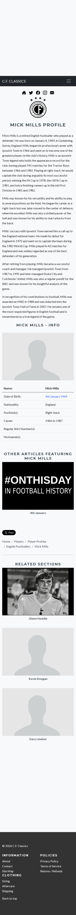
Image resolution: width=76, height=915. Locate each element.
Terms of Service (50, 866)
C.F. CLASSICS (14, 81)
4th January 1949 (56, 396)
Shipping (7, 891)
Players (19, 541)
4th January (38, 513)
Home (6, 541)
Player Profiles (37, 541)
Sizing (6, 881)
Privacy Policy (49, 861)
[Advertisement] (38, 38)
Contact (7, 866)
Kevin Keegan (38, 678)
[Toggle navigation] (68, 81)
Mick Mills (41, 546)
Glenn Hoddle (38, 618)
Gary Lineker (38, 739)
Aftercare (8, 886)
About (6, 861)
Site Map (8, 871)
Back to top (9, 898)
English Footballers (18, 546)
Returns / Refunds (51, 871)
